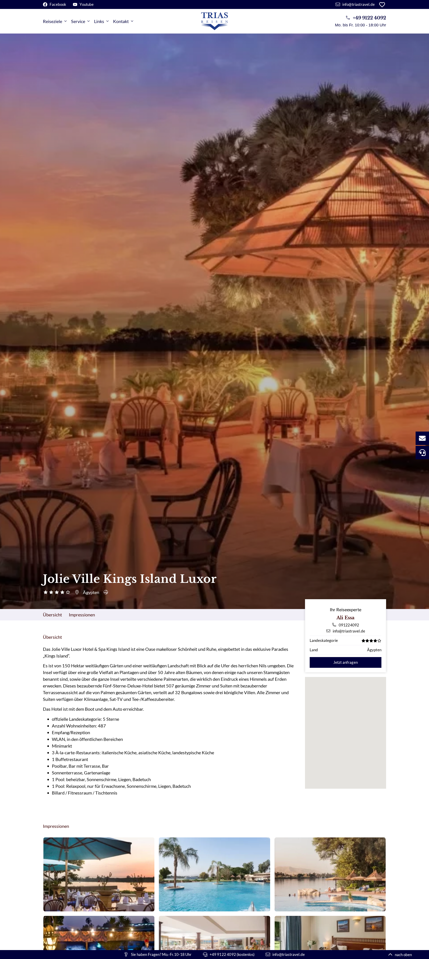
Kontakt (121, 21)
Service (78, 21)
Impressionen (82, 614)
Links (99, 21)
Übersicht (52, 614)
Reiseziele (52, 21)
